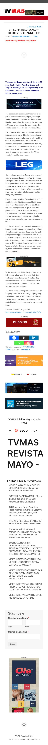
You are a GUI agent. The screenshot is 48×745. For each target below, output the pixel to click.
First (10, 627)
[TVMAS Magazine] (14, 11)
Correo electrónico (18, 632)
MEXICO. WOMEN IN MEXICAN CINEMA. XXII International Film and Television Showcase (24, 488)
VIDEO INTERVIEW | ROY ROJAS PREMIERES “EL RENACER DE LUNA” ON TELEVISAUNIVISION (25, 587)
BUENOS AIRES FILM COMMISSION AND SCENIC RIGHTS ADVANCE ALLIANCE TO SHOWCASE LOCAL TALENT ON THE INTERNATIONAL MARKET (25, 548)
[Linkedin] (34, 338)
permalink (26, 349)
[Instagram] (29, 343)
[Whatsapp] (19, 343)
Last (27, 627)
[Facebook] (14, 338)
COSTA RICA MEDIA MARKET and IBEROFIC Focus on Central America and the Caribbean (25, 499)
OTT (24, 347)
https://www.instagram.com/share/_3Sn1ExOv (23, 312)
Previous (31, 27)
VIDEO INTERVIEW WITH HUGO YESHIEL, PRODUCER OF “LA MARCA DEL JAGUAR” (25, 562)
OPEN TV (30, 347)
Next (40, 27)
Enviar (12, 644)
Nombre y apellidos (18, 618)
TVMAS (35, 36)
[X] (24, 338)
